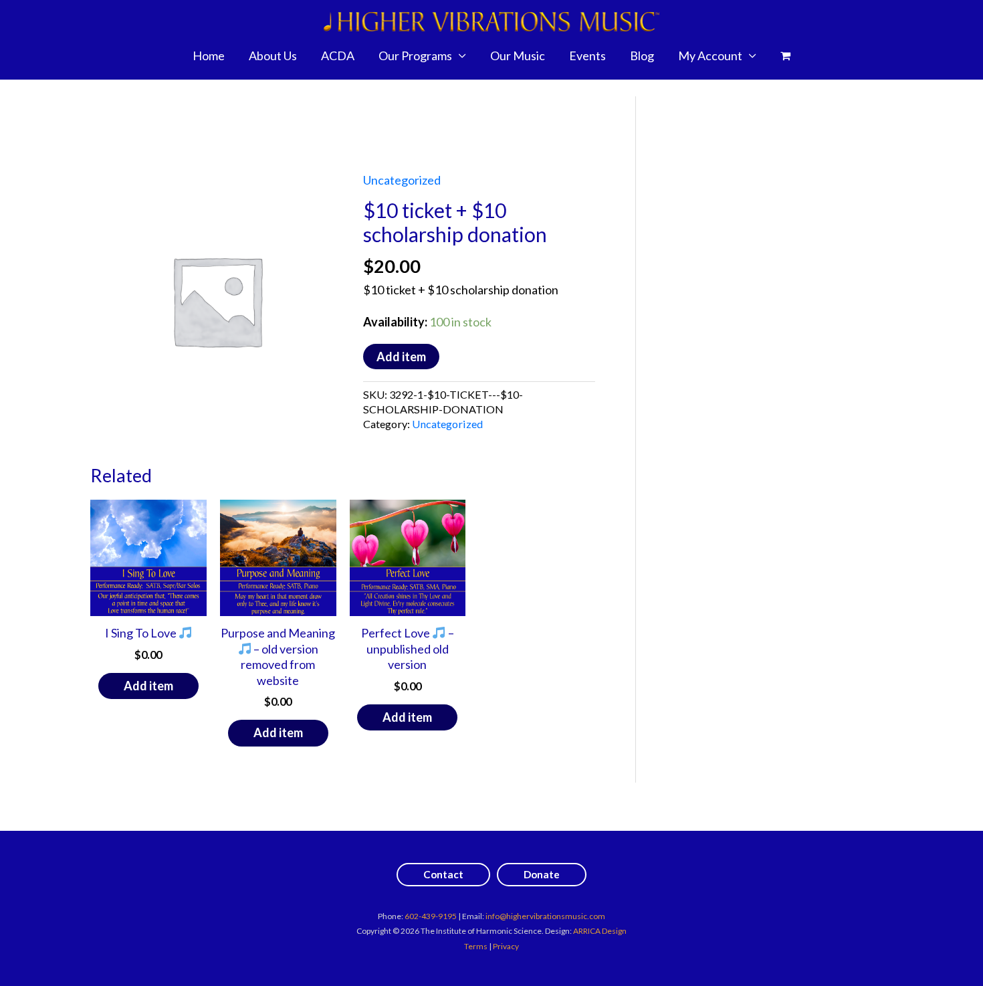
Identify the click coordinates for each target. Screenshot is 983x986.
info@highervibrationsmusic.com (545, 916)
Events (587, 55)
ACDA (337, 55)
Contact (443, 874)
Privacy (506, 946)
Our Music (517, 55)
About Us (273, 55)
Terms (475, 946)
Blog (642, 55)
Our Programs (415, 55)
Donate (542, 874)
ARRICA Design (600, 931)
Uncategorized (402, 180)
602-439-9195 (431, 916)
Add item (401, 356)
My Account (710, 55)
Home (209, 55)
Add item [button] (148, 685)
